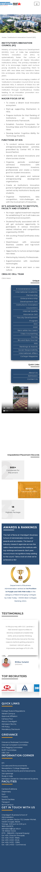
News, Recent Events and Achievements (18, 771)
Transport (6, 802)
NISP (35, 327)
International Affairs (28, 353)
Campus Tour (7, 719)
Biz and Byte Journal (28, 340)
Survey (34, 337)
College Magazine (29, 356)
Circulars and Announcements (14, 766)
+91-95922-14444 (9, 831)
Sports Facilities (8, 799)
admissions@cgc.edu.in (11, 829)
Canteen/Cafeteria (9, 789)
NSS (36, 343)
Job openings (7, 773)
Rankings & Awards (29, 347)
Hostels (5, 797)
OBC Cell (5, 753)
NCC (36, 324)
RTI (3, 763)
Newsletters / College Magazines (15, 768)
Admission (33, 376)
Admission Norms (9, 724)
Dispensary (6, 792)
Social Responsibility (28, 350)
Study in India (7, 776)
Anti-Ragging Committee (12, 747)
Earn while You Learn (28, 330)
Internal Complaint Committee (14, 745)
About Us (33, 373)
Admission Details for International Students (20, 779)
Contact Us (32, 379)
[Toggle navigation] (36, 4)
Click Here (6, 278)
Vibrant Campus (8, 714)
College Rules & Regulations (13, 711)
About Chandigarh (9, 721)
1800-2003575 (7, 826)
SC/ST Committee (9, 750)
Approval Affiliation (9, 716)
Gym (3, 794)
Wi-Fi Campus (7, 805)
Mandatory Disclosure (11, 729)
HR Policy (6, 727)
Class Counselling (29, 334)
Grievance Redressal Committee (15, 742)
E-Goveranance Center (27, 289)
